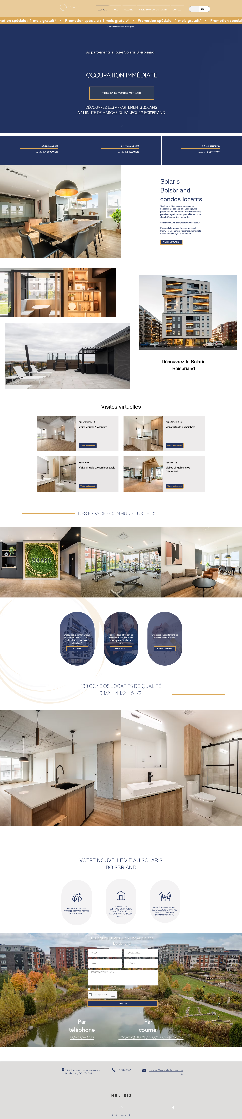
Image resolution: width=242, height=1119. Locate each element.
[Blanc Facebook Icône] (173, 1107)
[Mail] (121, 126)
